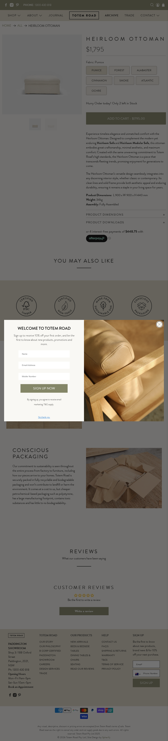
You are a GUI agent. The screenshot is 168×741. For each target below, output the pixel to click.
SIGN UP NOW (44, 388)
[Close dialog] (159, 324)
